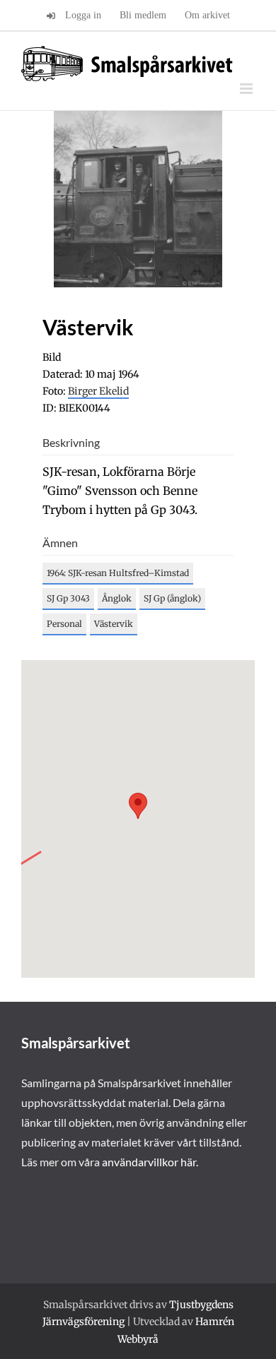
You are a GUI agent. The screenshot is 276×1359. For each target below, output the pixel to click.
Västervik (113, 623)
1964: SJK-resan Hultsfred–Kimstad (118, 573)
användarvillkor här (149, 1161)
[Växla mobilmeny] (247, 88)
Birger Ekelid (98, 391)
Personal (64, 623)
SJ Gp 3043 (68, 598)
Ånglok (117, 598)
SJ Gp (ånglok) (172, 598)
